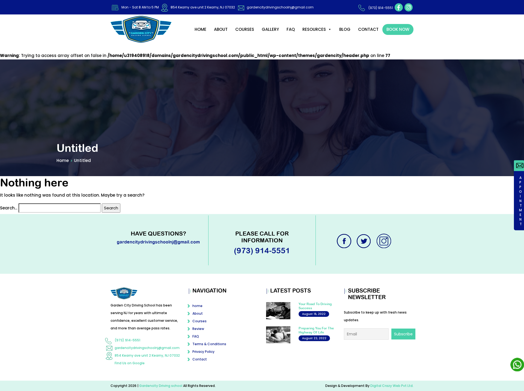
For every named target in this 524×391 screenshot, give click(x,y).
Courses (244, 29)
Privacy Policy (203, 351)
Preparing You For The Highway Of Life (316, 330)
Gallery (270, 29)
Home (62, 160)
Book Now (397, 29)
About (221, 29)
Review (198, 328)
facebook (399, 7)
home (200, 29)
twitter (364, 241)
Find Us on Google (130, 363)
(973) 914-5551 (380, 7)
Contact (368, 29)
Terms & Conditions (209, 344)
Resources (314, 29)
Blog (344, 29)
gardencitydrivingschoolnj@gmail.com (280, 7)
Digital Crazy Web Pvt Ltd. (391, 385)
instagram (408, 7)
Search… (8, 208)
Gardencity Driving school (161, 385)
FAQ (291, 29)
